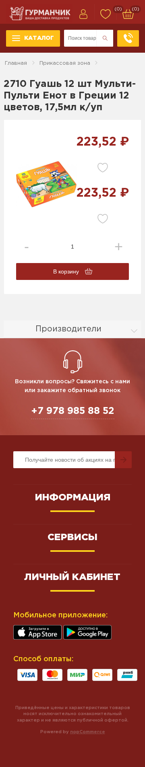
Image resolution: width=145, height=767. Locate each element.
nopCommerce (87, 732)
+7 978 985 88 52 (72, 411)
